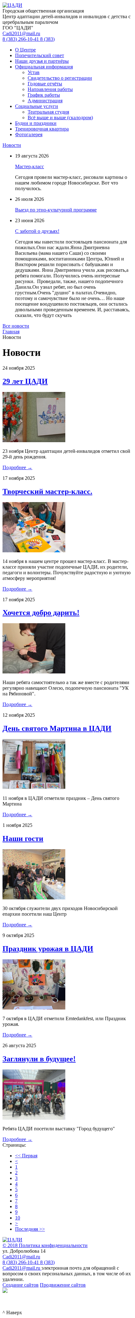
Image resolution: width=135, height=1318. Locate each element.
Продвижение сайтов (63, 1285)
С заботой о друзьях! (37, 231)
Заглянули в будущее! (39, 1059)
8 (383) (47, 1262)
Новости (12, 145)
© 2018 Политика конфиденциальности (45, 1245)
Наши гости (23, 838)
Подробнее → (17, 467)
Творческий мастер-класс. (47, 491)
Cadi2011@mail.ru (21, 33)
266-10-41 (21, 39)
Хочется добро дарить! (41, 612)
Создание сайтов (21, 1285)
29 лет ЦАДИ (25, 381)
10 (17, 1217)
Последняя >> (30, 1229)
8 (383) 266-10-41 (21, 1262)
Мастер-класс (29, 166)
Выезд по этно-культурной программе (56, 209)
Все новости (16, 326)
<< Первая (26, 1155)
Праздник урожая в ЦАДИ (48, 949)
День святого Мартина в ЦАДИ (57, 728)
